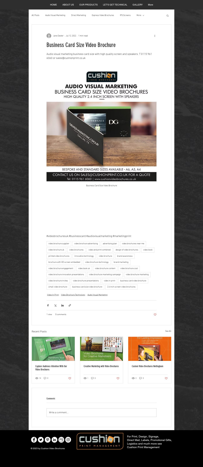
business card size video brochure (87, 287)
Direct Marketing (78, 15)
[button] (167, 15)
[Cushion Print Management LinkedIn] (54, 440)
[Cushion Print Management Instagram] (68, 440)
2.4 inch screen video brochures (121, 287)
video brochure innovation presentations (66, 274)
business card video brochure (133, 281)
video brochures (76, 250)
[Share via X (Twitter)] (55, 305)
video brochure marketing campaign (105, 274)
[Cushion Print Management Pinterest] (48, 440)
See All (168, 331)
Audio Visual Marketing (55, 15)
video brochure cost (129, 268)
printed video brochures (58, 256)
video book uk (84, 268)
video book (147, 250)
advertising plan (110, 243)
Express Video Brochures (103, 15)
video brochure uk (56, 250)
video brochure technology (97, 262)
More (139, 15)
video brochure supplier (58, 243)
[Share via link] (69, 305)
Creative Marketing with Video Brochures (101, 366)
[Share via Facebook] (48, 305)
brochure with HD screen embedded (64, 262)
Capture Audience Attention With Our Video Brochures (51, 368)
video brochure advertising (86, 243)
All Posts (35, 15)
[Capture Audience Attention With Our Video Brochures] (53, 349)
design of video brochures (127, 250)
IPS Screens (125, 15)
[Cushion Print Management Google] (61, 440)
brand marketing (121, 262)
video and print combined (100, 250)
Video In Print (53, 295)
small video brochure (57, 287)
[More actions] (154, 36)
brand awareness (125, 256)
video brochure (105, 256)
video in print (109, 281)
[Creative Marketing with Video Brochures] (101, 349)
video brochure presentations (86, 281)
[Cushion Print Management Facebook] (34, 440)
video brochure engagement (60, 268)
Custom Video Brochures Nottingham (147, 366)
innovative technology (84, 256)
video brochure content (105, 268)
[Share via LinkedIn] (62, 305)
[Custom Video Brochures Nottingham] (149, 349)
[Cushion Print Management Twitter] (41, 440)
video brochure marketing (137, 274)
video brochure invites (58, 281)
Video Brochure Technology (73, 295)
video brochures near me (133, 243)
